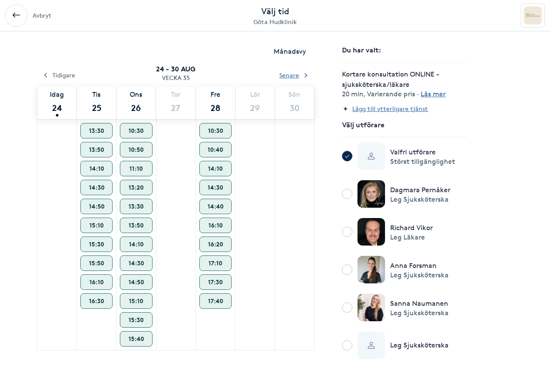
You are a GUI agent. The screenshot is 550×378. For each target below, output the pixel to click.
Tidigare (63, 75)
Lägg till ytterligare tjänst (390, 108)
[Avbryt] (16, 15)
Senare (289, 75)
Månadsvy (290, 51)
